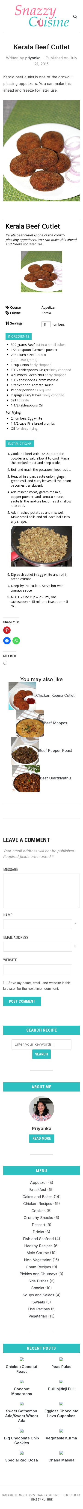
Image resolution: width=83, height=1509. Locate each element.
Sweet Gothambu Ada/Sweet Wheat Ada (21, 1416)
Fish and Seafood (38, 1238)
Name (7, 915)
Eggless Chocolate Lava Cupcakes (61, 1413)
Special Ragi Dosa (21, 1460)
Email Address (15, 937)
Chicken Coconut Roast (21, 1369)
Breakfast (37, 1189)
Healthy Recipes (38, 1246)
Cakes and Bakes (38, 1196)
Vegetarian (38, 1316)
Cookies (38, 1210)
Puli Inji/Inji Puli (61, 1389)
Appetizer (38, 1182)
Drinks (38, 1232)
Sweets (38, 1302)
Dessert (38, 1224)
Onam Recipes (38, 1267)
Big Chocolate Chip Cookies (21, 1440)
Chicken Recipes (37, 1203)
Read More (42, 1138)
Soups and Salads (38, 1295)
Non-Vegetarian (37, 1260)
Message (10, 869)
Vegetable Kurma (61, 1438)
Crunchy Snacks (38, 1217)
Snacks (37, 1288)
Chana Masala (61, 1460)
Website (10, 960)
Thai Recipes (38, 1309)
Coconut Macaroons (21, 1391)
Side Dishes (38, 1281)
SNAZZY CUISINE (41, 1499)
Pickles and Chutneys (38, 1274)
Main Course (38, 1252)
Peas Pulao (61, 1366)
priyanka (32, 58)
